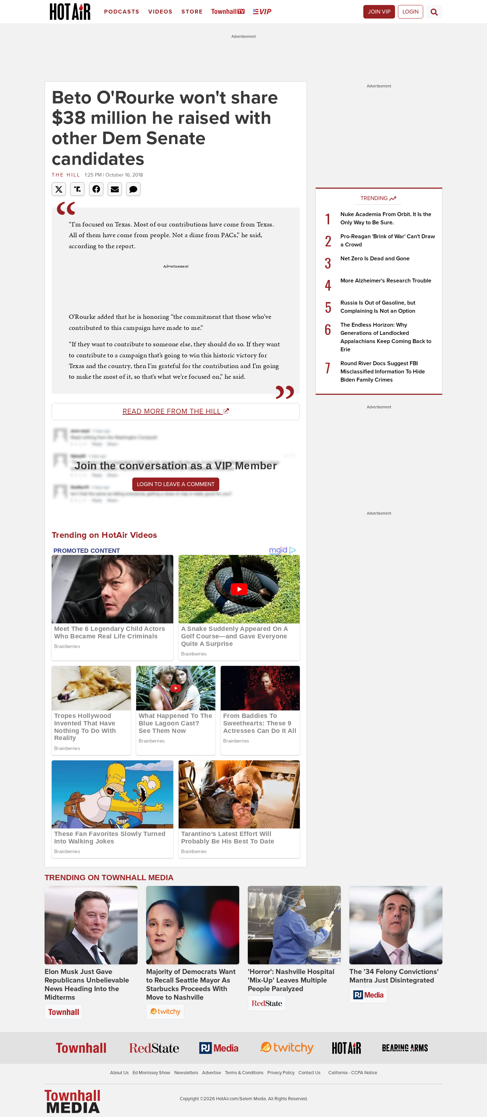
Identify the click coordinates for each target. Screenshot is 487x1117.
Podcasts (122, 11)
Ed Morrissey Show (151, 1073)
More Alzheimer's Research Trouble (385, 280)
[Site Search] (434, 12)
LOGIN (411, 11)
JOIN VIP (379, 11)
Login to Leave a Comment (176, 484)
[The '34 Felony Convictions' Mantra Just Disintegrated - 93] (395, 925)
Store (192, 11)
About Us (119, 1073)
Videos (160, 11)
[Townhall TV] (229, 11)
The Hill (67, 175)
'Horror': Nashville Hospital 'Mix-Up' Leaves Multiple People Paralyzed (291, 980)
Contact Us (309, 1073)
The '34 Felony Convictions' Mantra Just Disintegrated (394, 976)
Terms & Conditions (244, 1073)
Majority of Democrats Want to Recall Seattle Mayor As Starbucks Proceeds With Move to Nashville (191, 985)
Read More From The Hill (173, 411)
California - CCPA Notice (352, 1073)
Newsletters (186, 1073)
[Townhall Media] (72, 1101)
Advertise (211, 1073)
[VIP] (263, 11)
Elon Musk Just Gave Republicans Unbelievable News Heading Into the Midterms (87, 985)
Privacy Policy (280, 1073)
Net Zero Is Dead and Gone (375, 258)
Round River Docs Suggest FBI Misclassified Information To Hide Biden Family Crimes (382, 371)
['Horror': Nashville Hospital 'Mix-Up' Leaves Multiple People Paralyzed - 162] (294, 925)
